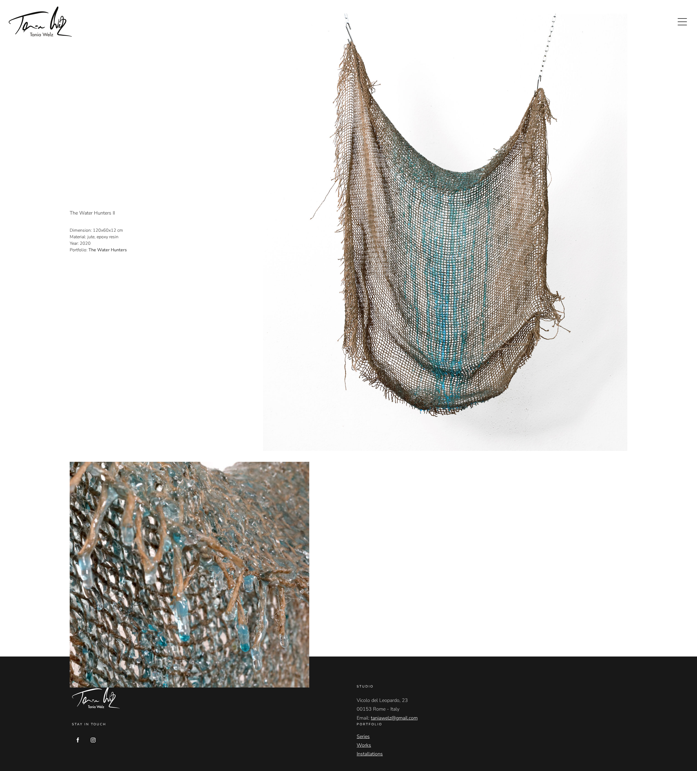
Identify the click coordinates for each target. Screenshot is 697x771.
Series (363, 736)
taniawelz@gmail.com (394, 718)
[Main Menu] (682, 21)
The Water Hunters (107, 250)
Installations (370, 754)
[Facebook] (78, 740)
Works (364, 745)
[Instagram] (93, 740)
